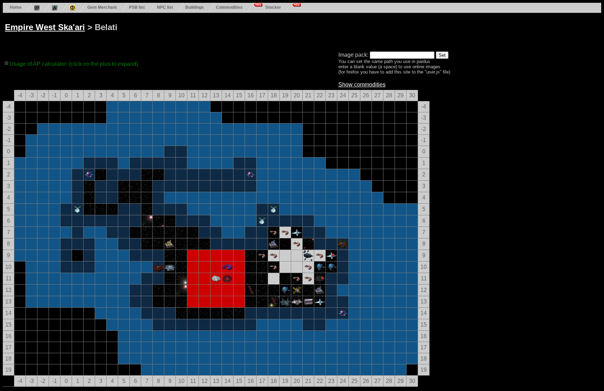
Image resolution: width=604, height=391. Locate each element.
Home (16, 7)
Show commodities (362, 85)
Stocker (273, 7)
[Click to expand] (6, 63)
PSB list (137, 7)
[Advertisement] (270, 31)
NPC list (165, 7)
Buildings (194, 7)
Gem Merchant (102, 7)
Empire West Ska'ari (45, 27)
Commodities (229, 7)
